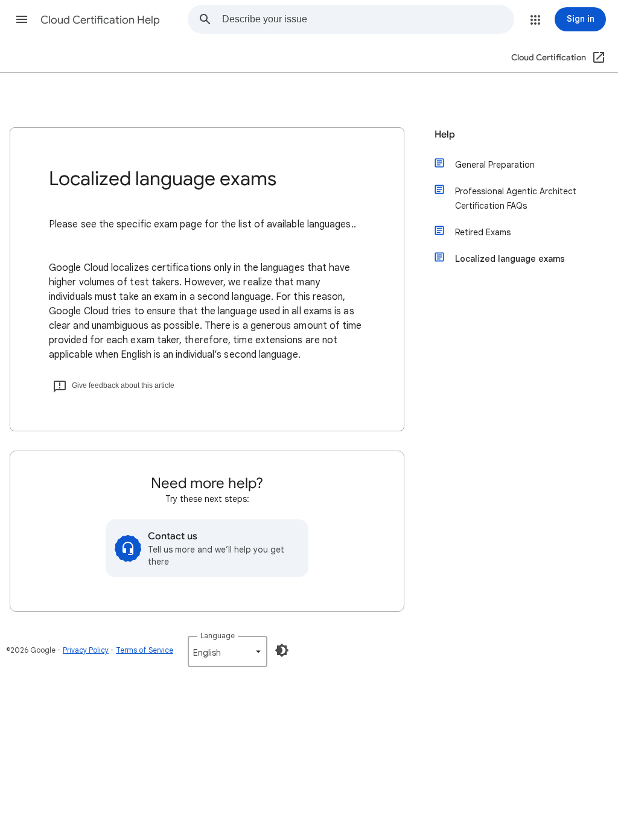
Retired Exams (483, 232)
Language (217, 635)
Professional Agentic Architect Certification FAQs (515, 198)
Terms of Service (144, 649)
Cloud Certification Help (100, 20)
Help (445, 134)
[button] (21, 19)
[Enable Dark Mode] (281, 650)
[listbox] (227, 651)
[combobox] (368, 19)
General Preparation (495, 164)
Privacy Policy (86, 649)
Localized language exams (510, 258)
